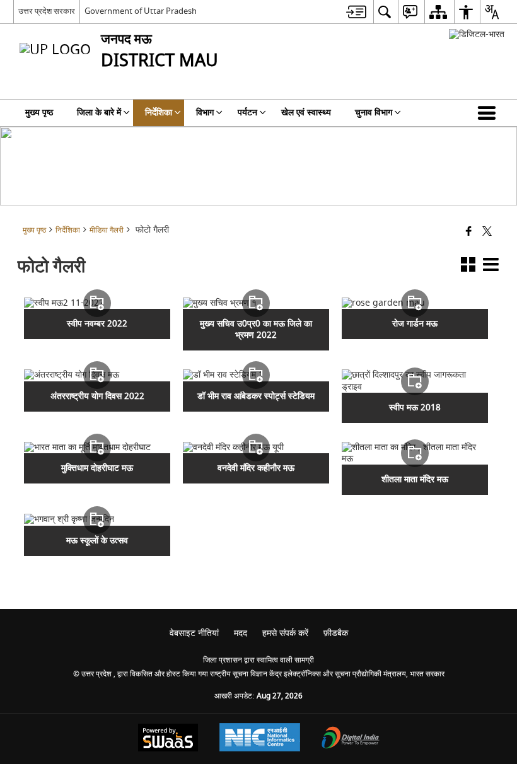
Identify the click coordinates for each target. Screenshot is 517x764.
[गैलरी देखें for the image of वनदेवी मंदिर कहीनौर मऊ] (256, 447)
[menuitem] (356, 11)
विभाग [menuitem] (205, 112)
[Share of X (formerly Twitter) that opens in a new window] (487, 232)
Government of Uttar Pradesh (140, 11)
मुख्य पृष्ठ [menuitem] (39, 112)
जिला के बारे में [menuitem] (99, 112)
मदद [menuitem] (240, 633)
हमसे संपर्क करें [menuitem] (285, 633)
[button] (489, 113)
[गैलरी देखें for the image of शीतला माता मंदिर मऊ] (415, 453)
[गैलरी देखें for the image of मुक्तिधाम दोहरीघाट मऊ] (97, 447)
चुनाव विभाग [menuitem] (373, 112)
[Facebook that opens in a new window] (469, 232)
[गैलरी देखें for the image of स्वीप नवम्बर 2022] (97, 303)
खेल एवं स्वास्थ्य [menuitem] (306, 112)
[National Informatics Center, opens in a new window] (260, 739)
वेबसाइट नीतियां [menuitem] (194, 633)
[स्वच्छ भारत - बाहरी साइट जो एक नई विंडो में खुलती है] (476, 34)
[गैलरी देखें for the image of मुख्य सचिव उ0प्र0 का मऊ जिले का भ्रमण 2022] (256, 303)
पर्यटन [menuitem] (247, 112)
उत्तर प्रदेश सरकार (46, 11)
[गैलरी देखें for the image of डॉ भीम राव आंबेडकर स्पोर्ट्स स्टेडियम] (256, 375)
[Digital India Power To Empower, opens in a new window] (350, 739)
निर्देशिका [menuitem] (158, 112)
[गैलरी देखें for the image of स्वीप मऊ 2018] (415, 380)
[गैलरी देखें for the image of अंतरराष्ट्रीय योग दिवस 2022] (97, 375)
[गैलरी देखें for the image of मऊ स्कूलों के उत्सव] (97, 519)
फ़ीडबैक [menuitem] (335, 633)
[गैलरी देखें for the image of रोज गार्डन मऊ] (415, 303)
